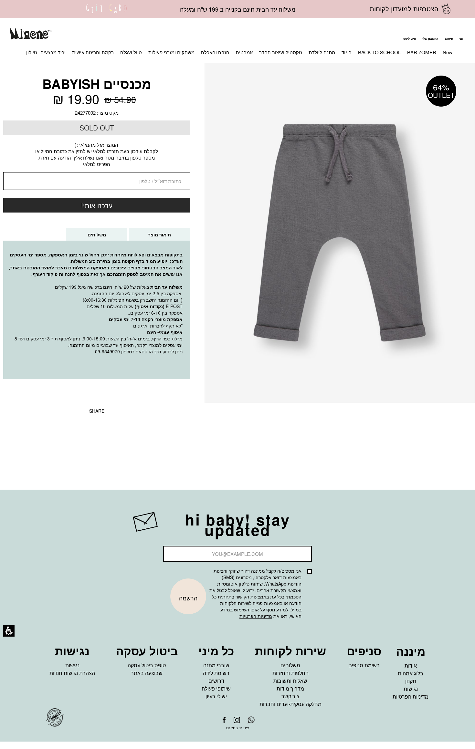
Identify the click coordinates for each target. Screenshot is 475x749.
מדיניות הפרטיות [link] (410, 696)
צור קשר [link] (290, 696)
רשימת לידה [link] (216, 673)
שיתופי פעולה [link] (216, 688)
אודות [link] (411, 665)
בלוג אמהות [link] (410, 673)
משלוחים (90, 236)
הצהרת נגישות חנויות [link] (72, 673)
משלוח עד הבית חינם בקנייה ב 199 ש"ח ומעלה (237, 9)
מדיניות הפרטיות (255, 616)
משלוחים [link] (290, 665)
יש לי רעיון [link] (216, 696)
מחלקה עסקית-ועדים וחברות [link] (290, 704)
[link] (106, 13)
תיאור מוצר (159, 234)
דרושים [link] (216, 680)
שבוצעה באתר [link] (147, 673)
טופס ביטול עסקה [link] (147, 665)
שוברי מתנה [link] (216, 665)
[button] (449, 34)
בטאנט (232, 727)
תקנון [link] (410, 681)
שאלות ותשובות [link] (290, 680)
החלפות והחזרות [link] (290, 673)
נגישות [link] (411, 688)
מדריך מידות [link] (290, 688)
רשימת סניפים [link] (364, 665)
